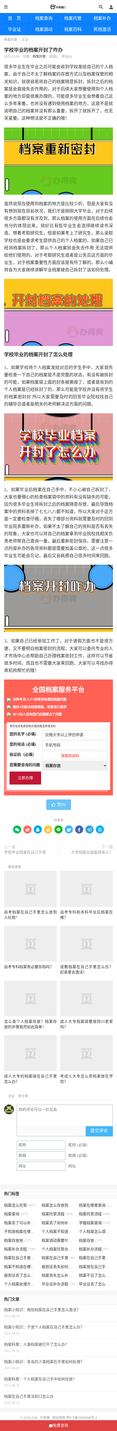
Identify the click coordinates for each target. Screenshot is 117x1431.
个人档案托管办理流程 (59, 1249)
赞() (61, 804)
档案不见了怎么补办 (96, 1275)
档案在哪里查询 (96, 1205)
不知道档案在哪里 (21, 1232)
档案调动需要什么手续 (59, 1241)
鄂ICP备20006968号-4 (81, 1418)
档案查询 (44, 18)
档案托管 (73, 18)
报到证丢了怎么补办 (21, 1275)
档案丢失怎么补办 (59, 1275)
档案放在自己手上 (96, 1267)
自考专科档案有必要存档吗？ (29, 967)
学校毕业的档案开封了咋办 (33, 50)
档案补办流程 (19, 1249)
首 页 (14, 18)
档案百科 (73, 29)
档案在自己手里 (58, 1258)
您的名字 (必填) (23, 734)
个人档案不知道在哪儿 (59, 1232)
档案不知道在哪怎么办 (21, 1267)
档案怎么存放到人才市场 (59, 1205)
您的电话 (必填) (23, 744)
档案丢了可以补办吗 (21, 1223)
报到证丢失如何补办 (59, 1267)
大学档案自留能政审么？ (92, 852)
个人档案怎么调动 (96, 1232)
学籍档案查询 (94, 1223)
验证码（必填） (44, 755)
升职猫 (58, 6)
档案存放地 (18, 1241)
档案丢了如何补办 (59, 1223)
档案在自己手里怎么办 (21, 1258)
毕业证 (14, 29)
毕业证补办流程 (58, 1284)
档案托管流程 (57, 1214)
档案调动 (44, 29)
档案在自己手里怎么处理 (96, 1258)
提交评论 (99, 1130)
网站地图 (58, 1418)
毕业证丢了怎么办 (96, 1284)
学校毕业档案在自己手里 (25, 852)
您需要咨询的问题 (25, 765)
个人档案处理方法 (21, 1284)
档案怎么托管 (19, 1205)
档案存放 (91, 1241)
